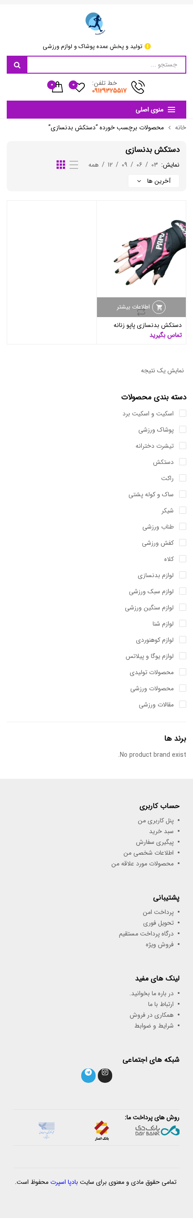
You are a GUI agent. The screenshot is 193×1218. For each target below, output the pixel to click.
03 (154, 165)
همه (93, 165)
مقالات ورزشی (156, 705)
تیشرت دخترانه (155, 446)
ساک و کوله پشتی (151, 494)
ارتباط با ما (161, 1004)
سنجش (141, 311)
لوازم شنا (163, 624)
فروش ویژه (160, 944)
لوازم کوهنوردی (155, 640)
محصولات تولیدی (152, 672)
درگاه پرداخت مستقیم (146, 934)
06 (139, 165)
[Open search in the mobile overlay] (96, 64)
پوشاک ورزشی (156, 430)
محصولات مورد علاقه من (142, 864)
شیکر (168, 511)
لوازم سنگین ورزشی (149, 608)
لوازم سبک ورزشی (151, 591)
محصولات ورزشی (152, 688)
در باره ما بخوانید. (151, 993)
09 (124, 165)
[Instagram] (105, 1075)
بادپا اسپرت (64, 1182)
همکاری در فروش (152, 1015)
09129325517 (109, 90)
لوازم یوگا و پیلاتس (150, 656)
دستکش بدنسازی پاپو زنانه (148, 325)
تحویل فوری (158, 923)
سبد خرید (161, 831)
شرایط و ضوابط (154, 1026)
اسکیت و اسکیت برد (148, 414)
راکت (167, 478)
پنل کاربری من (156, 820)
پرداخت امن (158, 912)
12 (110, 165)
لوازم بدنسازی (156, 575)
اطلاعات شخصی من (148, 853)
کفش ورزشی (158, 543)
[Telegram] (88, 1075)
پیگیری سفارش (155, 842)
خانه (180, 127)
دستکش (163, 462)
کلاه (169, 559)
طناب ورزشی (158, 527)
